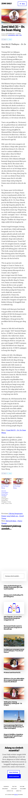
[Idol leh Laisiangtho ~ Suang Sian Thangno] (7, 497)
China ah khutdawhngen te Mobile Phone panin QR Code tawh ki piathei (13, 587)
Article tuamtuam (14, 776)
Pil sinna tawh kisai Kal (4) (12, 672)
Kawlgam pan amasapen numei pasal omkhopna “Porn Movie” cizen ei (14, 650)
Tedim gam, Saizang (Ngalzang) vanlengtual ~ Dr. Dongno (13, 703)
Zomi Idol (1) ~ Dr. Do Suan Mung (17, 486)
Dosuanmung (11, 35)
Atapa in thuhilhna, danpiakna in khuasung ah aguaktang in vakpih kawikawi (13, 735)
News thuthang (13, 772)
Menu (23, 3)
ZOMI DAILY (6, 3)
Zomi (20, 35)
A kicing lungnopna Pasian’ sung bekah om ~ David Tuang (12, 516)
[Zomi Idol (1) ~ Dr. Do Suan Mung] (18, 481)
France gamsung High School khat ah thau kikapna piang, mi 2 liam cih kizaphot (14, 726)
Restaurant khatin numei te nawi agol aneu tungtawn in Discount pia (13, 627)
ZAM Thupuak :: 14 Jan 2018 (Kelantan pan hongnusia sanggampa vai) (12, 618)
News (17, 35)
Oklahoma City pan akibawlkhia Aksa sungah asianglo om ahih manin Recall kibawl (14, 680)
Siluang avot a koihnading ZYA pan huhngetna (13, 595)
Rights (16, 794)
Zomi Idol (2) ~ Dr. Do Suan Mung (5, 486)
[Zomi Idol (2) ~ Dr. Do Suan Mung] (6, 481)
